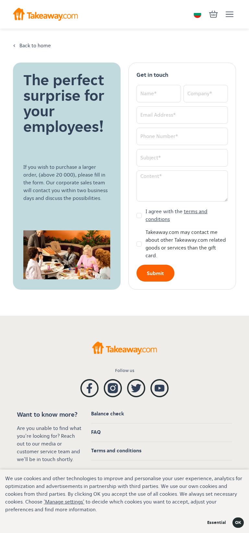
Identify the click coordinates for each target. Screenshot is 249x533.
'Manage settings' (64, 501)
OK (238, 522)
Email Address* (158, 115)
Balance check (107, 414)
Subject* (150, 158)
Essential (216, 522)
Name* (148, 93)
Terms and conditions (116, 451)
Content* (151, 176)
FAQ (96, 432)
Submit (155, 273)
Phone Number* (159, 136)
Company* (199, 93)
